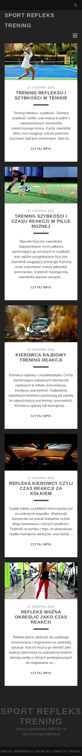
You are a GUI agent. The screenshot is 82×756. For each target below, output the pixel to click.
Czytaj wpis (41, 148)
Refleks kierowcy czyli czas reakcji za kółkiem (41, 488)
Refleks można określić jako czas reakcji (41, 616)
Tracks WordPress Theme (22, 751)
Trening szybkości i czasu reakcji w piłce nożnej (41, 221)
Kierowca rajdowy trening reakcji (41, 357)
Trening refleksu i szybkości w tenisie (41, 95)
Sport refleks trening (41, 716)
